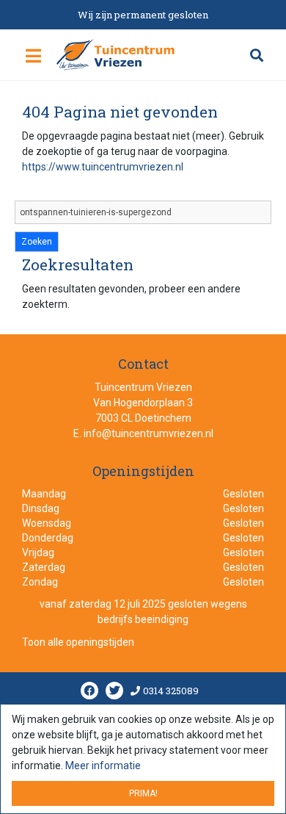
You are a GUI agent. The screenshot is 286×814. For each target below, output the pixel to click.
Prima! (143, 793)
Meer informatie (103, 765)
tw (114, 691)
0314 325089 (171, 691)
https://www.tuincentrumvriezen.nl (102, 167)
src (256, 55)
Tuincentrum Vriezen (143, 387)
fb (89, 691)
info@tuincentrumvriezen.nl (148, 433)
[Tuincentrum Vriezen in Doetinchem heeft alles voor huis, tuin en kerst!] (116, 54)
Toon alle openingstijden (78, 643)
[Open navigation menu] (33, 57)
